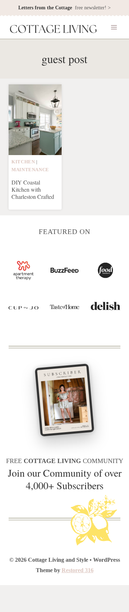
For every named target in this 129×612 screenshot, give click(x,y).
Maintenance (30, 169)
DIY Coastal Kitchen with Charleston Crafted (32, 189)
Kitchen (23, 161)
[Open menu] (113, 27)
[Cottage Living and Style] (53, 30)
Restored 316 (78, 570)
